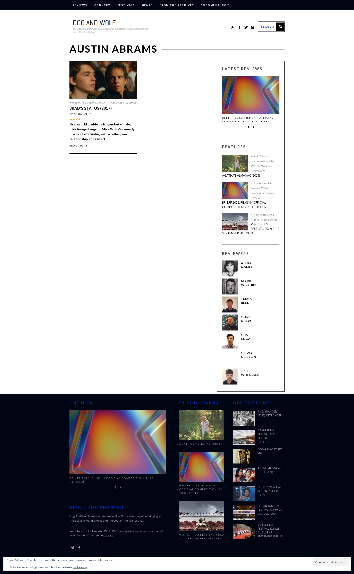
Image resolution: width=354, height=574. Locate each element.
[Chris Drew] (230, 322)
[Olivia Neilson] (230, 359)
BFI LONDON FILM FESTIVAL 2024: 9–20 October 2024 (270, 509)
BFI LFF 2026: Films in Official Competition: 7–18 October (247, 119)
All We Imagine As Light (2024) (269, 470)
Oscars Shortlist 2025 (270, 451)
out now (267, 193)
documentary (259, 161)
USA (102, 102)
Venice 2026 (269, 219)
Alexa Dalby (82, 113)
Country (102, 5)
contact (108, 535)
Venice (255, 219)
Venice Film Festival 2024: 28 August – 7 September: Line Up (270, 530)
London (256, 193)
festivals (126, 5)
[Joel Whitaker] (230, 377)
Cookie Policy (80, 567)
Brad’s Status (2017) (90, 108)
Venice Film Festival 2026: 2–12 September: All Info (250, 228)
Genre (147, 5)
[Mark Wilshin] (230, 286)
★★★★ (75, 102)
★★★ (255, 156)
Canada (265, 156)
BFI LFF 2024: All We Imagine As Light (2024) (270, 491)
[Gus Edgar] (230, 340)
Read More (78, 145)
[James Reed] (230, 304)
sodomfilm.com (215, 5)
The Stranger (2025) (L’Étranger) (270, 413)
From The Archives (177, 5)
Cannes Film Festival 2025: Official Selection (267, 436)
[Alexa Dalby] (230, 268)
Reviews (80, 5)
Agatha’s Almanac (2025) (241, 175)
